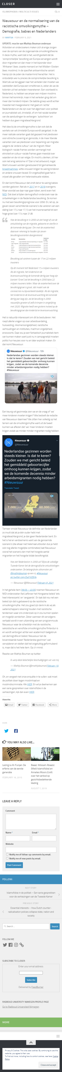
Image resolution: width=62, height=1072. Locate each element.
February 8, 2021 (45, 582)
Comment (10, 810)
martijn (9, 37)
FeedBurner (37, 987)
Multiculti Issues (29, 11)
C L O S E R (8, 4)
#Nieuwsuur (42, 573)
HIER (29, 684)
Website (10, 844)
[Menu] (58, 4)
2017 (31, 186)
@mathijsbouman (18, 573)
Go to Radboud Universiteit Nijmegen (20, 1006)
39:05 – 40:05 (28, 589)
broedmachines (10, 169)
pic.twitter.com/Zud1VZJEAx (23, 577)
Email (35, 832)
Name (9, 832)
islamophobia (9, 11)
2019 (42, 186)
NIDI (4, 194)
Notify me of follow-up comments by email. (30, 854)
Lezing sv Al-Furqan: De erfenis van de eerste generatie (14, 769)
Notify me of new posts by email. (25, 858)
